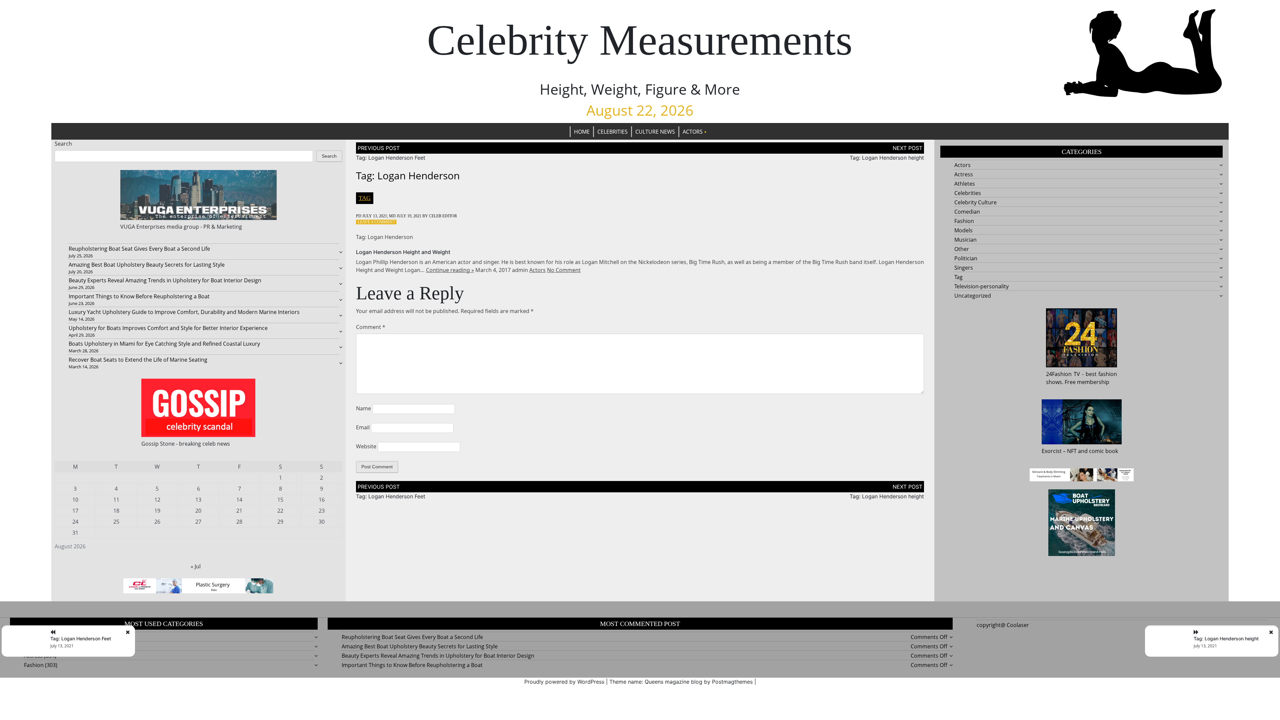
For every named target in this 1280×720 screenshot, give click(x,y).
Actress (963, 174)
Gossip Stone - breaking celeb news (185, 443)
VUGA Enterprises (142, 226)
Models (963, 230)
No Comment (564, 270)
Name (363, 408)
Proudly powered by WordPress (564, 681)
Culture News (655, 131)
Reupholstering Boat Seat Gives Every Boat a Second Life (139, 248)
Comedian (967, 211)
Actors (693, 131)
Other (961, 249)
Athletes (964, 183)
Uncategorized (972, 295)
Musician (965, 239)
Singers (963, 267)
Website (366, 446)
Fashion (964, 221)
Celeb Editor (443, 216)
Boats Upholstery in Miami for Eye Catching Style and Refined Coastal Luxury (164, 343)
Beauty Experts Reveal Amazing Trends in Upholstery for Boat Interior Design (165, 280)
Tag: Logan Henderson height (887, 157)
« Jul (196, 566)
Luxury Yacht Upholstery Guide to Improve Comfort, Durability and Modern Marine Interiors (184, 312)
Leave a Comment (376, 222)
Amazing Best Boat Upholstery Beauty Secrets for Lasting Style (147, 264)
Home (582, 131)
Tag (365, 198)
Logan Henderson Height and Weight (403, 252)
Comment (370, 327)
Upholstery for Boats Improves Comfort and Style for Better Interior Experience (168, 328)
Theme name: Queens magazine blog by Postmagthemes (681, 681)
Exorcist (1052, 451)
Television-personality (981, 286)
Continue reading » (450, 270)
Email (363, 427)
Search (63, 143)
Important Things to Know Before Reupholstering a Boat (139, 296)
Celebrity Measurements (640, 40)
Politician (965, 258)
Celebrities (612, 131)
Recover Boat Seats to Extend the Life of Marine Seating (138, 359)
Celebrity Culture (975, 202)
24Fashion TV (1063, 374)
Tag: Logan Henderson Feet (390, 157)
